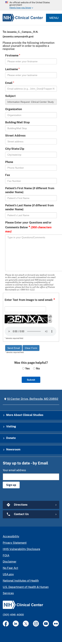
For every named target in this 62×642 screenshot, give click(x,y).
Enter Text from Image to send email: (30, 300)
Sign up (11, 485)
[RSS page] (56, 624)
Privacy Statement (15, 542)
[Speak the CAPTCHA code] (50, 321)
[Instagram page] (36, 624)
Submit (31, 379)
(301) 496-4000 (13, 614)
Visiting (11, 426)
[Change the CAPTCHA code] (50, 316)
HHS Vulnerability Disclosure (21, 549)
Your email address (14, 470)
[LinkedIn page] (16, 624)
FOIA (6, 555)
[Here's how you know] (31, 5)
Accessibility (11, 536)
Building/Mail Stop (17, 122)
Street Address (15, 135)
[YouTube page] (46, 624)
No (37, 368)
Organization (13, 109)
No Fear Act (10, 568)
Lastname (11, 69)
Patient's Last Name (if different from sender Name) (29, 207)
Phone (9, 162)
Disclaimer (9, 561)
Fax (7, 175)
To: (4, 31)
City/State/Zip (14, 148)
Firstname (11, 55)
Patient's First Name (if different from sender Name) (29, 190)
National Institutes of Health (21, 580)
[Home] (21, 17)
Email (8, 83)
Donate (11, 438)
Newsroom (13, 449)
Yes (27, 368)
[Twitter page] (26, 624)
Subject (10, 96)
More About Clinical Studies (24, 415)
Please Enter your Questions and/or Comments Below (28, 227)
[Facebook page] (6, 624)
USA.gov (8, 574)
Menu (54, 18)
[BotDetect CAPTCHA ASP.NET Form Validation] (26, 319)
